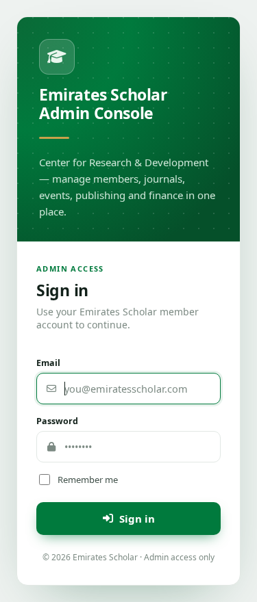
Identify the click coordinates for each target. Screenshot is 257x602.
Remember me (88, 479)
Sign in (137, 518)
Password (57, 421)
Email (48, 363)
